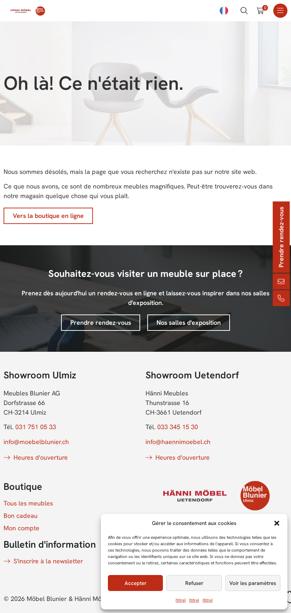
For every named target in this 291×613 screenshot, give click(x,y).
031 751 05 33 (35, 427)
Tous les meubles (28, 503)
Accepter (136, 583)
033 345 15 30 (177, 427)
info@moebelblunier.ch (36, 442)
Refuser (194, 583)
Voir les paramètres (252, 583)
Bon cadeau (21, 515)
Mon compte (21, 528)
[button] (276, 523)
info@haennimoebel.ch (178, 442)
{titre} (181, 600)
